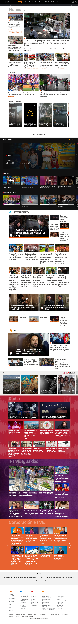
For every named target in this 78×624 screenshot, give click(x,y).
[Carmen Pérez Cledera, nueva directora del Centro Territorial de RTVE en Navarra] (46, 535)
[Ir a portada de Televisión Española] (24, 591)
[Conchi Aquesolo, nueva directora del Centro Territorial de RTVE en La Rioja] (32, 534)
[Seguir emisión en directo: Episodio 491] (66, 201)
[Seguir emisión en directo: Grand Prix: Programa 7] (11, 182)
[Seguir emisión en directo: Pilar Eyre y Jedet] (29, 201)
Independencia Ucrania (58, 577)
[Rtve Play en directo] (6, 2)
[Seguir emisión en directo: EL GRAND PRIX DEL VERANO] (29, 182)
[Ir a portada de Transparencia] (55, 591)
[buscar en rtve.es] (76, 2)
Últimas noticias (35, 580)
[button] (1, 156)
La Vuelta (20, 577)
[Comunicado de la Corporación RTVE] (46, 552)
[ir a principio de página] (76, 622)
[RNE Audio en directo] (8, 2)
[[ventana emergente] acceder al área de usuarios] (73, 2)
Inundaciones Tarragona (30, 577)
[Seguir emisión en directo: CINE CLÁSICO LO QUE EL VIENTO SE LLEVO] (66, 182)
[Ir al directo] (39, 156)
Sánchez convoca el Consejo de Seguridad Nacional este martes (16, 33)
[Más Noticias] (39, 134)
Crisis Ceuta (40, 577)
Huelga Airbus (48, 577)
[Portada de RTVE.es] (20, 2)
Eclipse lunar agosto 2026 (10, 577)
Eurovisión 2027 (70, 577)
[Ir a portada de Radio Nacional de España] (35, 591)
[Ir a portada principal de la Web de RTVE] (13, 591)
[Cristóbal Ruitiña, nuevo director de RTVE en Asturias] (60, 553)
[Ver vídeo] (11, 384)
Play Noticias (44, 580)
